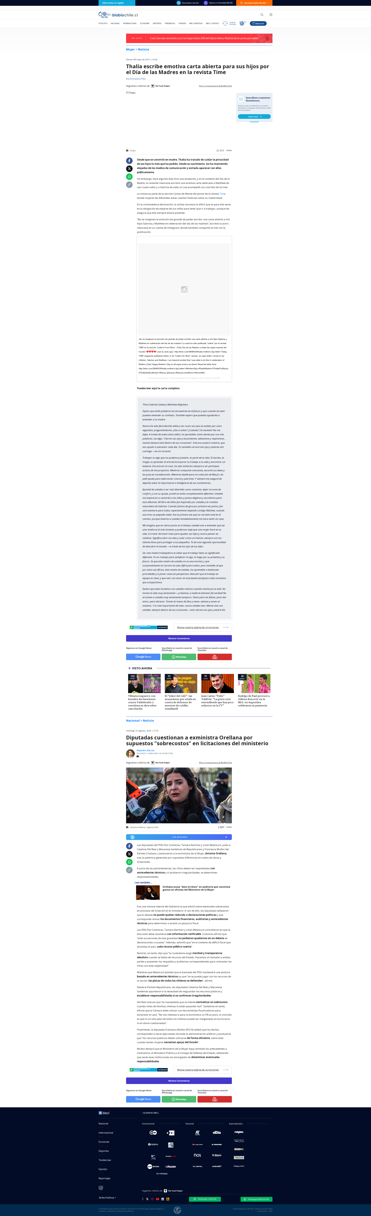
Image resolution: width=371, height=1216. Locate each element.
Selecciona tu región (113, 2)
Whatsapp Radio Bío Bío (258, 1199)
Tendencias (170, 23)
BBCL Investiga (196, 23)
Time (222, 193)
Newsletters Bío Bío (190, 3)
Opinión (182, 23)
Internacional (130, 23)
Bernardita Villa (138, 79)
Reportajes (104, 1178)
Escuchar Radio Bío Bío (255, 3)
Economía (144, 23)
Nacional (115, 23)
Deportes (157, 23)
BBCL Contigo (212, 23)
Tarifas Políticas (106, 1197)
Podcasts (103, 23)
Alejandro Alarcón (145, 750)
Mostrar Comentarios (179, 638)
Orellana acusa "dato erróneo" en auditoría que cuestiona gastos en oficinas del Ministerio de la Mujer (196, 888)
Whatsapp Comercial (207, 1199)
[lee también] (148, 892)
